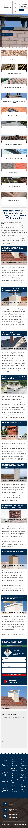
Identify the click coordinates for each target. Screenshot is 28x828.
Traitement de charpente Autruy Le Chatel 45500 (5, 764)
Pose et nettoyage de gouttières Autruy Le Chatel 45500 (14, 768)
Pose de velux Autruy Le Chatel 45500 (23, 777)
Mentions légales (22, 824)
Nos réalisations (7, 28)
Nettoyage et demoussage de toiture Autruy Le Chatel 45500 (14, 780)
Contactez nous (7, 34)
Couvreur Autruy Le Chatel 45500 (5, 773)
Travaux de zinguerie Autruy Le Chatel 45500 (23, 787)
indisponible (7, 5)
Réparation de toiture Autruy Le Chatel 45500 (5, 781)
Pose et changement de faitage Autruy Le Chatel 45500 (23, 767)
